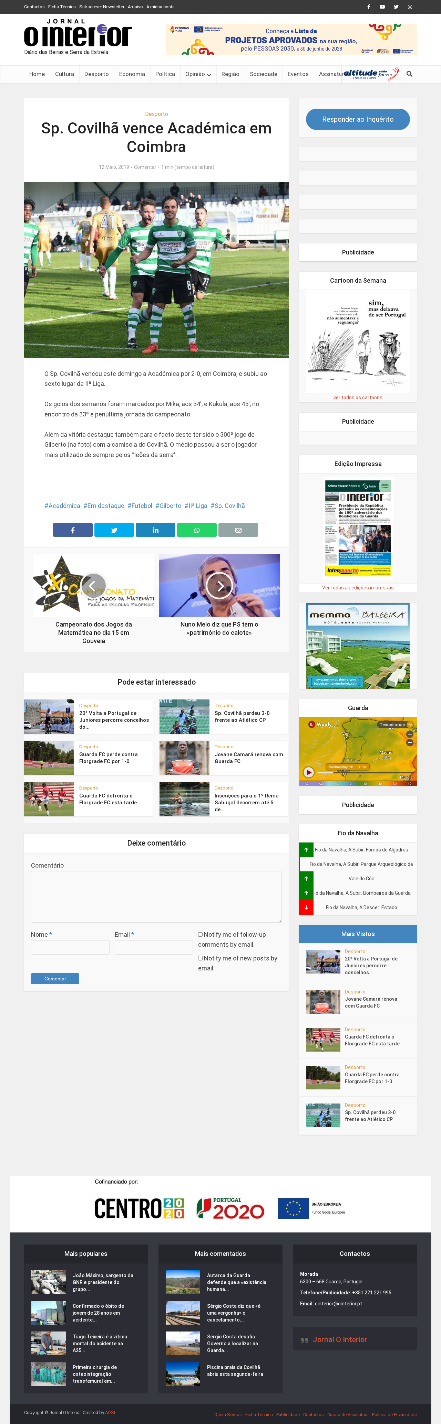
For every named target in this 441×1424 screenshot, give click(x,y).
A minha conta (160, 6)
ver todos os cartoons (358, 397)
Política (165, 73)
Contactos (34, 6)
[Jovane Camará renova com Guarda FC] (325, 1002)
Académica (64, 505)
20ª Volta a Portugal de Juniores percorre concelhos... (371, 965)
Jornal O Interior (340, 1339)
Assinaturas (334, 73)
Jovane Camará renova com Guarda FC (371, 1002)
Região (230, 73)
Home (37, 73)
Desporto (96, 73)
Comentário (47, 865)
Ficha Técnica (62, 6)
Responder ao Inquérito (358, 119)
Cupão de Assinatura (348, 1414)
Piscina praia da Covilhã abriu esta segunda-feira (235, 1371)
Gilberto (170, 505)
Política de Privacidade (394, 1414)
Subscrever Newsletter (101, 6)
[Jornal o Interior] (78, 32)
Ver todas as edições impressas (358, 587)
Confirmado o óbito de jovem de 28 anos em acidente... (98, 1313)
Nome (41, 934)
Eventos (298, 73)
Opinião (195, 73)
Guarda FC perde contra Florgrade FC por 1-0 (372, 1078)
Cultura (64, 73)
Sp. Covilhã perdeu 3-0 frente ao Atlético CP (370, 1116)
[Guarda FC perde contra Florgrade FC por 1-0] (325, 1077)
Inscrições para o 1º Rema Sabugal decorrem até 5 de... (247, 803)
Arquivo (135, 6)
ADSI (110, 1412)
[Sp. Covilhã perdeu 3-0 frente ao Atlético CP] (325, 1115)
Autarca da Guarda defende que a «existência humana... (236, 1282)
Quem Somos (228, 1414)
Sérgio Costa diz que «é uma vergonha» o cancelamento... (233, 1313)
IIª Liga (197, 505)
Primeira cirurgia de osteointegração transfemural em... (95, 1374)
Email (124, 934)
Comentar (145, 167)
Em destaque (106, 505)
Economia (132, 73)
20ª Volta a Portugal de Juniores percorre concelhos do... (114, 720)
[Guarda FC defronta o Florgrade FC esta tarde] (325, 1040)
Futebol (142, 505)
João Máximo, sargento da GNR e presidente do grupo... (103, 1282)
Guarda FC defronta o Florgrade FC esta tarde (372, 1040)
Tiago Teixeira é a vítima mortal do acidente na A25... (100, 1343)
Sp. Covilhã (230, 505)
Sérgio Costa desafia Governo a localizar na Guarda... (232, 1343)
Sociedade (263, 73)
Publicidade (288, 1414)
